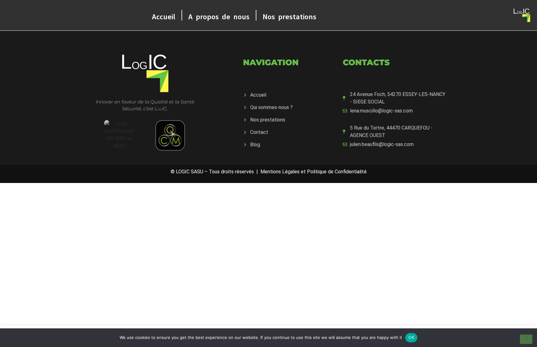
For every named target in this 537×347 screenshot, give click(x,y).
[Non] (526, 339)
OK (411, 337)
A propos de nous (219, 15)
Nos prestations (289, 15)
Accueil (163, 15)
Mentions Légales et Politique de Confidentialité (313, 172)
